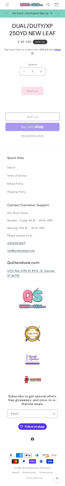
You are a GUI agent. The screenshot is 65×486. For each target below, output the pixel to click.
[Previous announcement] (7, 13)
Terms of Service (17, 175)
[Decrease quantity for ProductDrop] (24, 71)
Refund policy (29, 472)
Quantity (32, 64)
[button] (7, 5)
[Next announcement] (58, 13)
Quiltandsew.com (31, 467)
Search (11, 167)
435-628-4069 (16, 243)
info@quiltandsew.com (21, 251)
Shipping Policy (16, 192)
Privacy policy (46, 472)
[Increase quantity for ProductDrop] (41, 71)
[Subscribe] (54, 414)
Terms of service (34, 477)
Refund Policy (15, 183)
